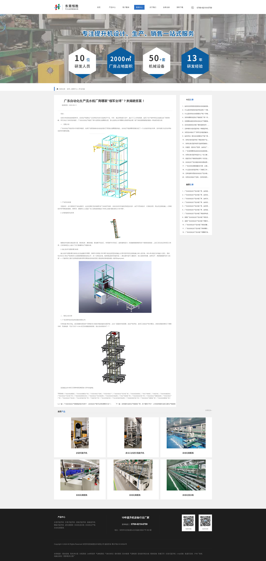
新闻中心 (139, 7)
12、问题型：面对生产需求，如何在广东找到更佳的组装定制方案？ (195, 147)
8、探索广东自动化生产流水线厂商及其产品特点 (195, 217)
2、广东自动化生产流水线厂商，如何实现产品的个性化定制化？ (195, 195)
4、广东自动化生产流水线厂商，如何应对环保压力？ (195, 202)
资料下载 (180, 7)
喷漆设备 (153, 553)
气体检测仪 (100, 553)
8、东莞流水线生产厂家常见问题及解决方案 (195, 132)
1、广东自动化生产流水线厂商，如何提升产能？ (195, 191)
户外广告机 (198, 553)
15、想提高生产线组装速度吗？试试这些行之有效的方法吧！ (195, 158)
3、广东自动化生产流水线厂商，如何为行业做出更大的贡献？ (195, 198)
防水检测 (125, 553)
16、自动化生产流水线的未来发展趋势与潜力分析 (195, 162)
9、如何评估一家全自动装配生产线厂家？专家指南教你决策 (195, 136)
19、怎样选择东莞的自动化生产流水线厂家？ (195, 173)
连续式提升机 (81, 522)
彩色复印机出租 (143, 553)
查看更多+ (208, 410)
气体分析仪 (109, 553)
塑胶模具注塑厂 (69, 556)
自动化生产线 (90, 525)
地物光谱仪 (58, 556)
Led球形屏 (91, 553)
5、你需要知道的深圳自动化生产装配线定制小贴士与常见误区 (195, 121)
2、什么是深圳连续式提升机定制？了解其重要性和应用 (195, 110)
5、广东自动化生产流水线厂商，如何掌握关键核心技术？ (195, 206)
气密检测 (133, 553)
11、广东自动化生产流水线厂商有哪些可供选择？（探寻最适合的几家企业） (195, 228)
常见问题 (82, 89)
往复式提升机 (70, 522)
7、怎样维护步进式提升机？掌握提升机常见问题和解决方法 (195, 128)
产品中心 (112, 7)
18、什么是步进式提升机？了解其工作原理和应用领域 (195, 170)
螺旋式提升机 (59, 525)
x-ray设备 (180, 553)
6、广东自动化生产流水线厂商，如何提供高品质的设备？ (195, 210)
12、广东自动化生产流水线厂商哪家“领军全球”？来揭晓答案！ (195, 232)
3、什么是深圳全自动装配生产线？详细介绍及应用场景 (195, 114)
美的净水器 (74, 553)
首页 (98, 7)
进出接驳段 (69, 525)
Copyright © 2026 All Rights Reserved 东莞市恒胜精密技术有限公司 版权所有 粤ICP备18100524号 (90, 544)
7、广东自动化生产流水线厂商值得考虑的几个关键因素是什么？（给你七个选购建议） (195, 213)
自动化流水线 (79, 525)
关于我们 (153, 7)
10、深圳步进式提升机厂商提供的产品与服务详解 (195, 140)
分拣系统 (82, 553)
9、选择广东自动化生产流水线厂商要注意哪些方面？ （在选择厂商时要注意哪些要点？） (195, 221)
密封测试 (118, 553)
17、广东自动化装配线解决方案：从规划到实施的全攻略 (195, 166)
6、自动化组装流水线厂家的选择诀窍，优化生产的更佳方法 (195, 125)
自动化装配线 (59, 527)
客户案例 (126, 7)
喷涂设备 (65, 553)
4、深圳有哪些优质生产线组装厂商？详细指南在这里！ (195, 117)
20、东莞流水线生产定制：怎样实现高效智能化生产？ (195, 177)
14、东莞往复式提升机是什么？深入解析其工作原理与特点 (195, 155)
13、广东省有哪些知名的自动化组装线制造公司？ (195, 151)
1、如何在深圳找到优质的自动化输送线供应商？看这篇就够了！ (195, 106)
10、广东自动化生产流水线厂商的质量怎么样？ (195, 225)
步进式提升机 (59, 522)
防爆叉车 (161, 553)
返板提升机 (91, 522)
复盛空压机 (189, 553)
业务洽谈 (166, 7)
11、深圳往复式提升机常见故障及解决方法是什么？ (195, 143)
